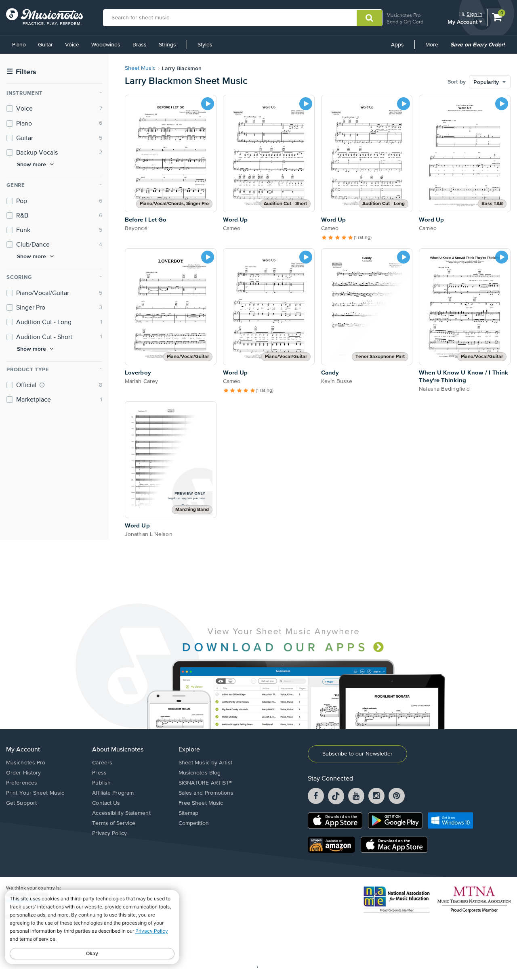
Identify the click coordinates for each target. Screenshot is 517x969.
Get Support (21, 803)
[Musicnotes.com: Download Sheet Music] (44, 16)
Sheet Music (140, 68)
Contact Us (106, 803)
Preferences (21, 783)
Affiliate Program (113, 793)
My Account (463, 22)
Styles (205, 45)
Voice (72, 45)
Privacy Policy (109, 833)
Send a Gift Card (405, 21)
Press (99, 773)
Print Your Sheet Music (35, 793)
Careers (102, 763)
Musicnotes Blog (200, 773)
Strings (167, 45)
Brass (139, 45)
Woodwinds (105, 45)
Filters (21, 72)
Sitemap (189, 813)
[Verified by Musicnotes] (42, 385)
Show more (31, 164)
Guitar (45, 45)
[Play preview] (207, 103)
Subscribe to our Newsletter (357, 754)
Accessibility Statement (121, 813)
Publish (101, 783)
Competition (194, 823)
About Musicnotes (117, 750)
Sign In (474, 14)
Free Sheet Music (201, 803)
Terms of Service (113, 823)
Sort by (457, 82)
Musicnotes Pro (403, 15)
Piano (19, 45)
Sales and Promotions (206, 793)
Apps (397, 45)
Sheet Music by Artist (205, 763)
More (434, 48)
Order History (23, 773)
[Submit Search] (369, 18)
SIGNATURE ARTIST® (205, 783)
